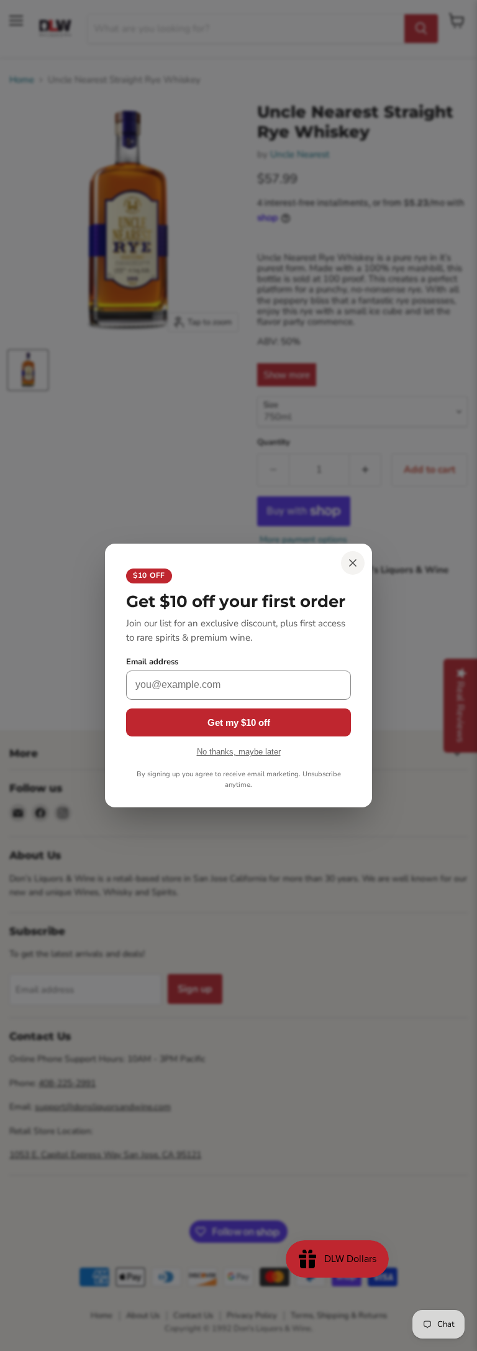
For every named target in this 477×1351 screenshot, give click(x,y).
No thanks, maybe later (239, 751)
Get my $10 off (238, 722)
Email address (152, 662)
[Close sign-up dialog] (353, 563)
